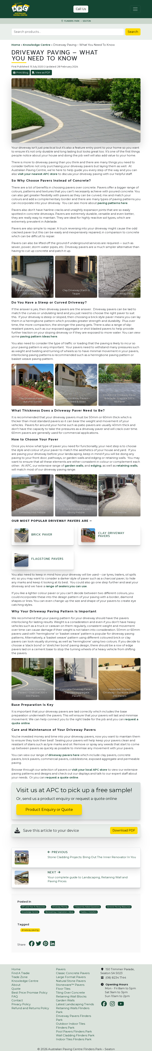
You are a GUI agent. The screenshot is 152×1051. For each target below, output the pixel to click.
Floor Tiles (63, 988)
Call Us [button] (81, 9)
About (15, 985)
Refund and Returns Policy (30, 1008)
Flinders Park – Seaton (77, 21)
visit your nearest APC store (37, 174)
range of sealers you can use (66, 586)
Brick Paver (41, 534)
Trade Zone (19, 977)
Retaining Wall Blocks (71, 996)
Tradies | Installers (88, 912)
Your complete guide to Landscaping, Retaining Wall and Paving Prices (88, 877)
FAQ (14, 996)
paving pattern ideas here (38, 336)
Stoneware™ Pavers (70, 985)
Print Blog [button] (22, 72)
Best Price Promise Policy (29, 992)
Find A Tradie (20, 973)
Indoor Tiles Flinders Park (73, 1039)
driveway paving (30, 930)
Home (15, 45)
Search (133, 32)
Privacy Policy (21, 1004)
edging (96, 465)
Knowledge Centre (36, 45)
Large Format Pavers (71, 977)
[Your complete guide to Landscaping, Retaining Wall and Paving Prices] (22, 877)
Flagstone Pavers (47, 559)
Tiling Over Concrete (70, 992)
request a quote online (61, 777)
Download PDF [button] (124, 830)
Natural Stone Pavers (71, 981)
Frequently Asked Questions (87, 907)
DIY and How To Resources (33, 907)
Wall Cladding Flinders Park (75, 1035)
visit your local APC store (89, 769)
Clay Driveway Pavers (111, 534)
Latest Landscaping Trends (75, 1004)
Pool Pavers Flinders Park (74, 1031)
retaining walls (126, 465)
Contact (17, 1000)
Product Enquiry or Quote (49, 809)
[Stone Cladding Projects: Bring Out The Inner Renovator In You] (22, 857)
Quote (16, 988)
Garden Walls (65, 1000)
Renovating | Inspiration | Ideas (59, 912)
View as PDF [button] (42, 72)
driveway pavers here (64, 755)
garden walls (74, 465)
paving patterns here (113, 203)
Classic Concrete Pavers (73, 973)
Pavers (60, 969)
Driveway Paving (59, 907)
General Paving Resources (118, 907)
